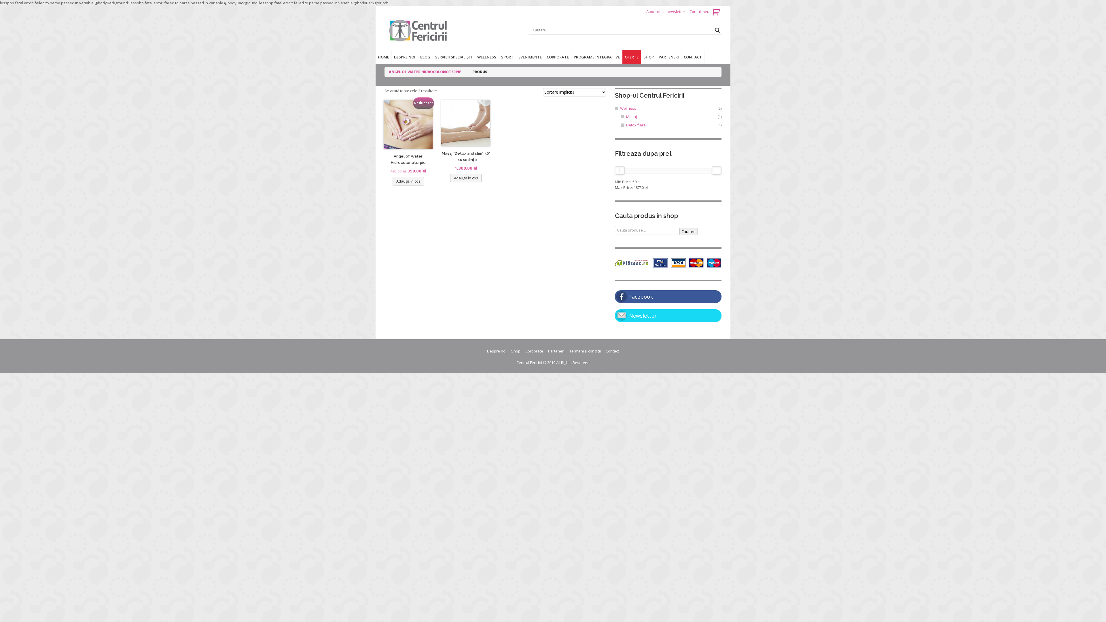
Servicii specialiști (453, 57)
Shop (648, 57)
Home (383, 57)
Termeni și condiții (585, 351)
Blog (425, 57)
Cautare (688, 231)
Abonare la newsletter (666, 11)
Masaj (631, 116)
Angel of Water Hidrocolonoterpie (425, 71)
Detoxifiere (636, 125)
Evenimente (530, 57)
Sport (507, 57)
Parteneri (669, 57)
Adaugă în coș (408, 181)
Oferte (632, 57)
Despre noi (404, 57)
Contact (693, 57)
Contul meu (699, 11)
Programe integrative (597, 57)
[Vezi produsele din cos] (716, 11)
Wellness (486, 57)
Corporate (558, 57)
